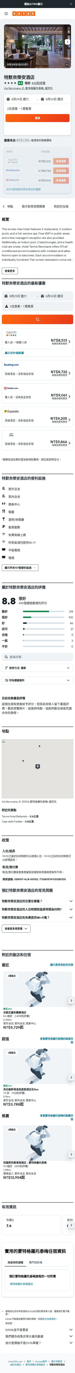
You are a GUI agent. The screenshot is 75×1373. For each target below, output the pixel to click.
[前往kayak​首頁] (23, 13)
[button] (71, 4)
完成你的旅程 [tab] (15, 1262)
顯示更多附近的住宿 (61, 964)
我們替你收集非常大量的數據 (24, 1336)
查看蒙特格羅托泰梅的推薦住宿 (56, 1117)
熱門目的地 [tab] (35, 1262)
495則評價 (38, 83)
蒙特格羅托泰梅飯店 (21, 1284)
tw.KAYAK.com (15, 1361)
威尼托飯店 (15, 1364)
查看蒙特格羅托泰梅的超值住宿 (56, 1040)
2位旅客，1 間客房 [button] (19, 108)
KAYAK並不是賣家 (16, 1330)
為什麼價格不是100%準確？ (23, 1343)
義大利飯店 (56, 1361)
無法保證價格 (49, 1319)
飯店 (29, 1361)
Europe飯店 (41, 1361)
